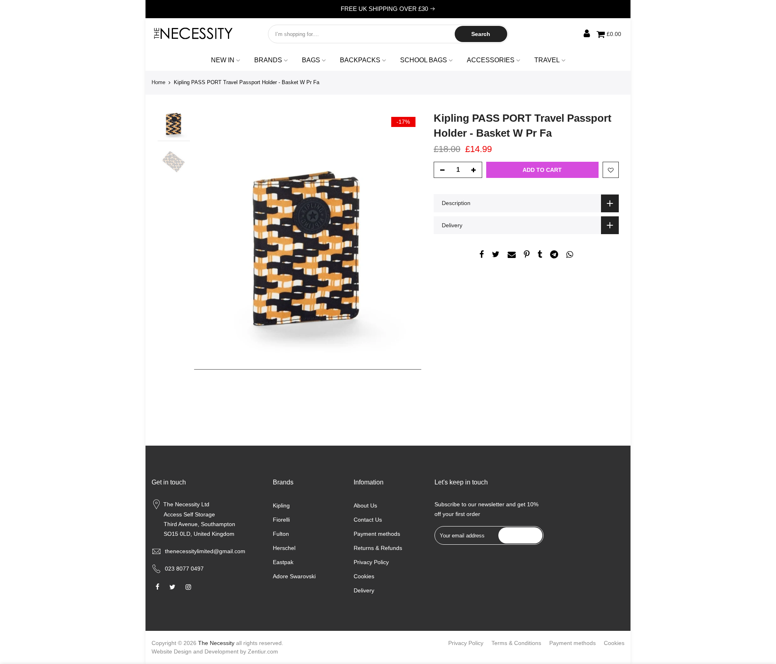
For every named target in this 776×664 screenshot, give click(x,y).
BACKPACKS (360, 60)
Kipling (281, 505)
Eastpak (283, 562)
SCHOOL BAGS (423, 60)
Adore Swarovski (294, 576)
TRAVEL (547, 60)
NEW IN (222, 60)
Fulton (281, 534)
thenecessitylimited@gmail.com (205, 551)
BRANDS (268, 60)
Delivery (364, 590)
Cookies (364, 576)
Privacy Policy (371, 562)
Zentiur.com (263, 651)
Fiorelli (281, 519)
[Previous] (208, 256)
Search (480, 34)
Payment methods (377, 534)
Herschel (284, 548)
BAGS (311, 60)
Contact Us (368, 519)
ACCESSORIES (491, 60)
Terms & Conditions (516, 643)
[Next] (407, 256)
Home (158, 82)
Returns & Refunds (378, 548)
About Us (365, 505)
